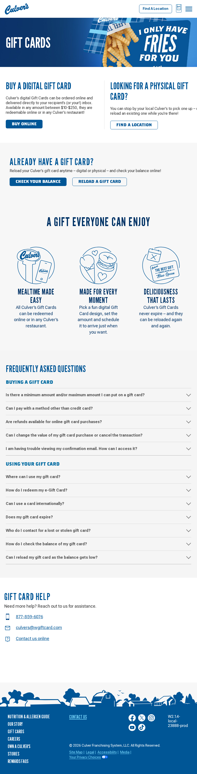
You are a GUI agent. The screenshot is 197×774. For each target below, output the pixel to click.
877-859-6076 (29, 616)
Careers (14, 739)
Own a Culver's (19, 746)
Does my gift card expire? (29, 517)
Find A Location (155, 9)
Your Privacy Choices (85, 757)
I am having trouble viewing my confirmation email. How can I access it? (71, 448)
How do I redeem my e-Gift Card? (36, 490)
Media (124, 752)
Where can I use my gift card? (33, 476)
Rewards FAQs (18, 761)
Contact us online (32, 638)
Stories (13, 754)
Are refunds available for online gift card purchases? (54, 422)
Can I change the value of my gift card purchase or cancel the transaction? (74, 435)
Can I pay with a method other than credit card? (49, 408)
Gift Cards (16, 731)
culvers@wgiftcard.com (39, 627)
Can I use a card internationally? (35, 503)
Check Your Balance (38, 182)
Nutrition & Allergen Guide (29, 717)
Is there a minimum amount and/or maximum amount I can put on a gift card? (75, 395)
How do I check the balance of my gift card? (46, 544)
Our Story (15, 724)
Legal (90, 752)
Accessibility (107, 752)
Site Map (76, 752)
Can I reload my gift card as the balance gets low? (52, 557)
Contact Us (78, 717)
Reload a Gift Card (99, 182)
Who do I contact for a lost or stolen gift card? (48, 530)
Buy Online (24, 124)
